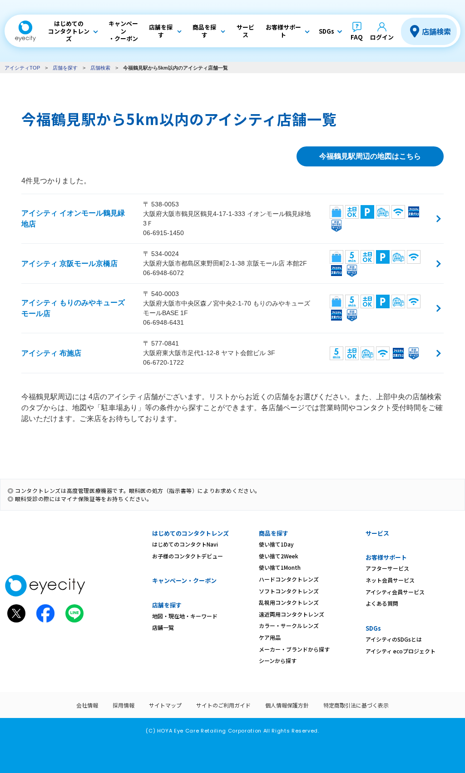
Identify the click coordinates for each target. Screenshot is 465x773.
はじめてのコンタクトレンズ (190, 533)
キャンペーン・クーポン (184, 580)
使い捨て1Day (276, 544)
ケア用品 (270, 637)
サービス (377, 533)
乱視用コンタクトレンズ (289, 602)
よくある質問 (382, 603)
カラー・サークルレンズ (289, 625)
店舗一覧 (163, 627)
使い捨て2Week (278, 556)
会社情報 (87, 705)
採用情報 (123, 705)
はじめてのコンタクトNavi (185, 544)
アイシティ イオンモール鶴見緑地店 (73, 218)
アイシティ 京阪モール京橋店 (69, 263)
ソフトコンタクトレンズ (289, 591)
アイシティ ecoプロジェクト (400, 651)
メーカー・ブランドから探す (294, 649)
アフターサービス (387, 568)
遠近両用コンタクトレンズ (291, 614)
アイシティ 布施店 (51, 353)
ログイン (382, 37)
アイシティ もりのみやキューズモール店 (73, 308)
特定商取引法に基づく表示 (356, 705)
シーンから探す (278, 660)
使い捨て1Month (280, 567)
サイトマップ (165, 705)
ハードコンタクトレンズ (289, 579)
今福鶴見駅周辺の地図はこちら (370, 156)
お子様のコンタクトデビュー (187, 556)
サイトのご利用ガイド (223, 705)
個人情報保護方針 (287, 705)
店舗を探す (65, 67)
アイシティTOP (22, 67)
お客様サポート (386, 557)
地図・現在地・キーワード (185, 616)
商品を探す (273, 533)
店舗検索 (436, 31)
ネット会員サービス (390, 580)
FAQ (357, 37)
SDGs (373, 628)
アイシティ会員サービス (395, 592)
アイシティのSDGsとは (394, 639)
